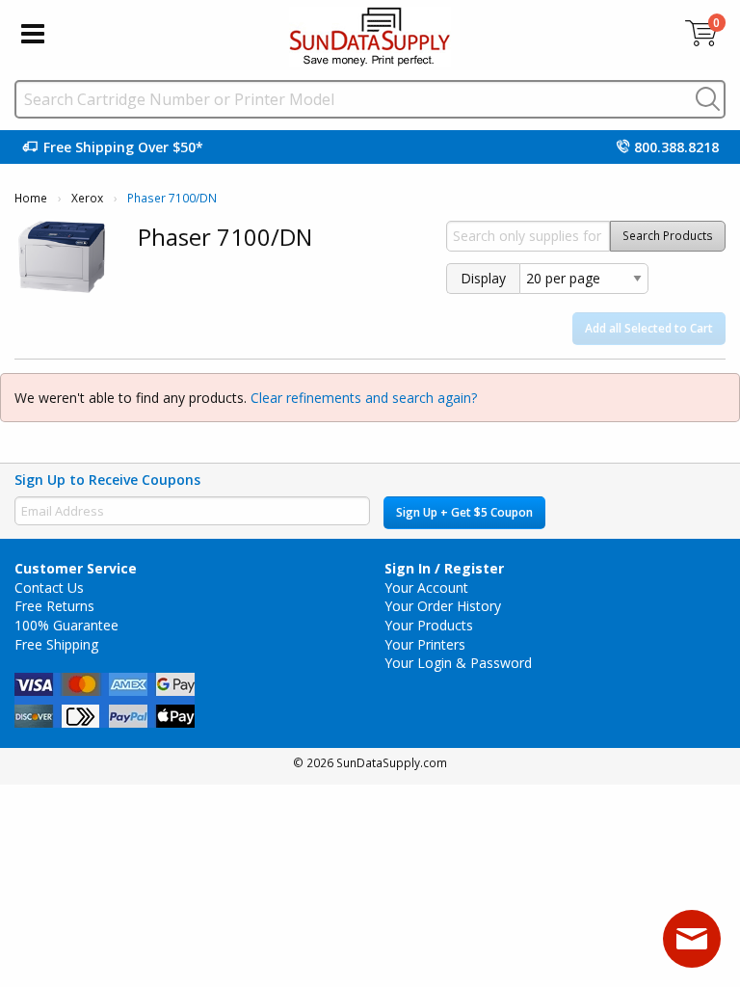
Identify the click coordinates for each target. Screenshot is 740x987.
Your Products (428, 625)
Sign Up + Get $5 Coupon (464, 512)
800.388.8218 (676, 147)
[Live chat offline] (692, 939)
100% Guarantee (66, 625)
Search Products (667, 235)
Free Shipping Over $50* (123, 147)
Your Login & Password (458, 663)
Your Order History (442, 606)
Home (30, 198)
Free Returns (54, 606)
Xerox (87, 198)
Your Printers (424, 644)
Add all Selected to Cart (649, 328)
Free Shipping (56, 644)
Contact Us (49, 587)
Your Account (426, 587)
